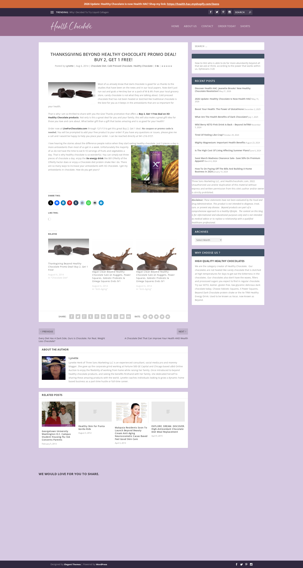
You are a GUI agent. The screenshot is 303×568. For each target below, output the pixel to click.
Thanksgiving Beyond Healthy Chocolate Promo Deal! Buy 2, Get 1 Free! (68, 266)
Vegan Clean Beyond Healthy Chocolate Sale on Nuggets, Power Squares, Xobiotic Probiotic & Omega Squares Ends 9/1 (111, 276)
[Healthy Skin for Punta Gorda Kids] (95, 412)
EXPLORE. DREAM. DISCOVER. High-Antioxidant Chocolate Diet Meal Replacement (168, 429)
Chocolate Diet (98, 65)
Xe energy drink (95, 158)
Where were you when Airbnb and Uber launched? (96, 12)
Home (175, 26)
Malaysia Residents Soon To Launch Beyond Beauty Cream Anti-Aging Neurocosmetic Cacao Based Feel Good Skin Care (131, 433)
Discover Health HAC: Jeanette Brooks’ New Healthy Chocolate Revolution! (223, 90)
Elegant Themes (72, 564)
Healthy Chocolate (143, 65)
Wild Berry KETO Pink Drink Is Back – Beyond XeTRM (223, 124)
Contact (207, 26)
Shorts (245, 26)
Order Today (227, 26)
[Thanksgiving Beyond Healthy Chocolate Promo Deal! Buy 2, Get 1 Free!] (68, 250)
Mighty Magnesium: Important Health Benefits (220, 142)
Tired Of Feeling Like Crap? (209, 134)
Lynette (70, 65)
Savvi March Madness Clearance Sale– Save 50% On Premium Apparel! (227, 159)
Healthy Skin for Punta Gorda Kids (91, 427)
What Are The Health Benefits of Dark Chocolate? (221, 116)
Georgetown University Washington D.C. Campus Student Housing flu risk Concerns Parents (56, 435)
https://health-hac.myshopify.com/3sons (193, 4)
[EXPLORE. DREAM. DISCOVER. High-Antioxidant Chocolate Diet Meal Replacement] (168, 412)
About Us (190, 26)
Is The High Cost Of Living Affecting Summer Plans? (222, 150)
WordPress (101, 564)
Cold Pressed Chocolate (119, 65)
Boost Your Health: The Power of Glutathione (219, 109)
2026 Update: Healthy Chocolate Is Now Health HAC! (223, 98)
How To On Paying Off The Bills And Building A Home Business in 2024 (223, 170)
